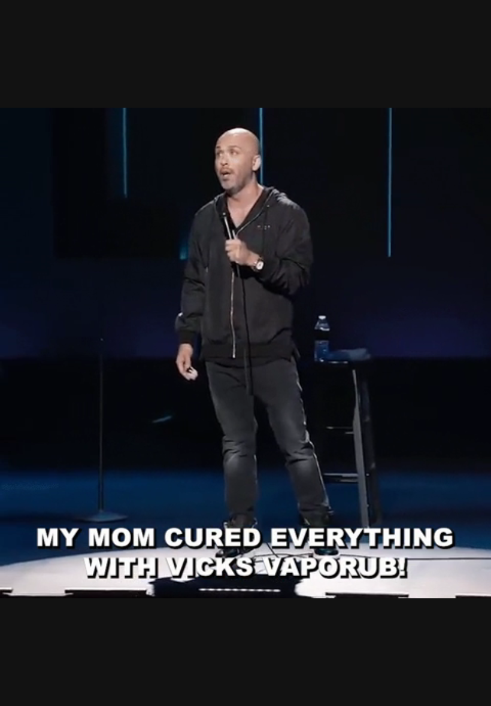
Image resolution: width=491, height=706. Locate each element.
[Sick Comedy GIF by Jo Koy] (245, 353)
